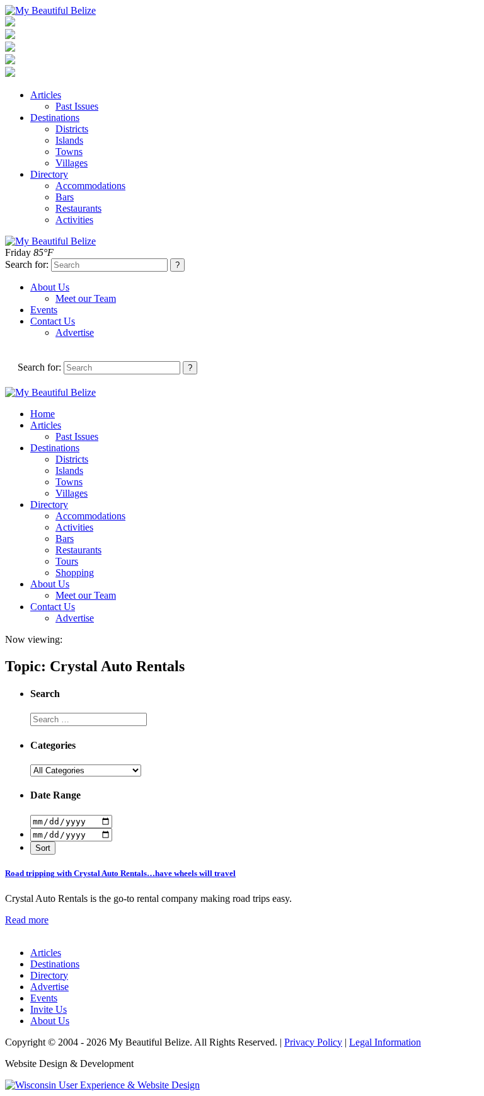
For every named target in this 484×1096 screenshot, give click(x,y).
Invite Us (48, 1009)
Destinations (54, 117)
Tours (66, 561)
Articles (45, 94)
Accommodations (90, 185)
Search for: (27, 264)
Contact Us (52, 321)
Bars (64, 197)
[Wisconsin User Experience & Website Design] (102, 1085)
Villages (71, 163)
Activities (74, 219)
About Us (49, 287)
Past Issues (76, 106)
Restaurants (78, 208)
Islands (69, 140)
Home (42, 413)
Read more (27, 919)
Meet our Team (85, 298)
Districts (71, 129)
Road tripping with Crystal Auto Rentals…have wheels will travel (120, 873)
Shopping (74, 572)
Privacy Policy (313, 1042)
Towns (69, 151)
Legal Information (385, 1042)
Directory (49, 174)
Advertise (74, 332)
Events (43, 309)
